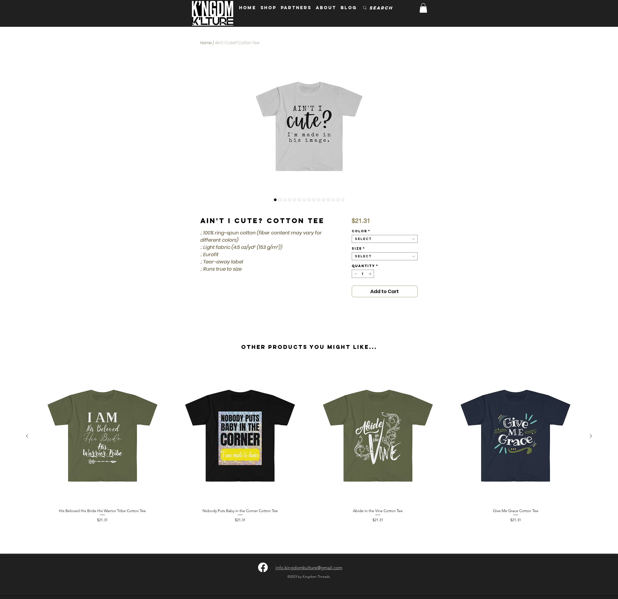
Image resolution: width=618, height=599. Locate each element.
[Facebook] (263, 567)
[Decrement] (355, 274)
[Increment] (370, 274)
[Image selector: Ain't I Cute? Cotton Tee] (275, 199)
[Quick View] (102, 436)
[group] (309, 445)
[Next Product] (591, 436)
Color (361, 231)
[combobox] (385, 239)
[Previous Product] (27, 436)
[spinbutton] (363, 274)
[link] (423, 8)
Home (206, 43)
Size (358, 248)
